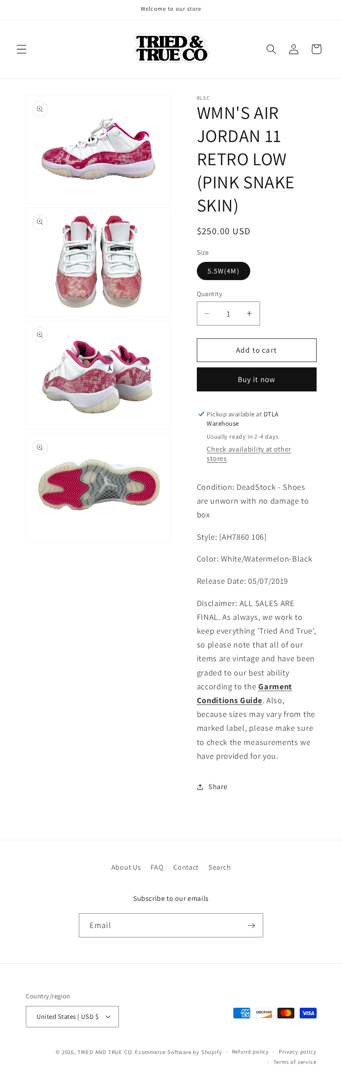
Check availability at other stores (249, 453)
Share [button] (217, 786)
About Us (126, 867)
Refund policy (250, 1051)
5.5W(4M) (224, 271)
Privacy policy (297, 1051)
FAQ (157, 867)
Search (219, 867)
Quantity (210, 293)
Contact (186, 867)
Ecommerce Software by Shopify (178, 1052)
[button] (21, 49)
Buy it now (257, 379)
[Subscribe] (251, 925)
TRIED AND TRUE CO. (105, 1052)
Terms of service (295, 1062)
